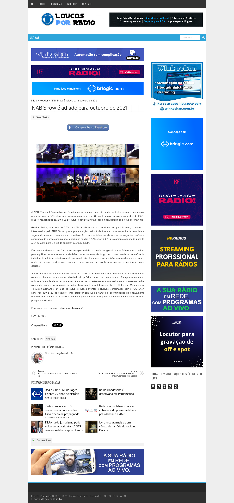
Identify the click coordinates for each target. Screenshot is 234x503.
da (43, 499)
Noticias (50, 338)
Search (203, 37)
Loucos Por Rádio (41, 496)
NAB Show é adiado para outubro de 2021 (79, 108)
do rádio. (58, 499)
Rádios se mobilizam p (70, 37)
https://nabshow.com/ (71, 308)
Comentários (43, 440)
